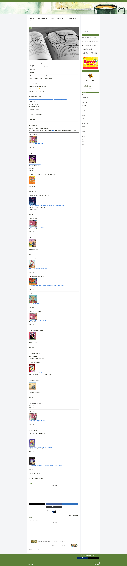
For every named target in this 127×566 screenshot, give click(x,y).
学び (90, 562)
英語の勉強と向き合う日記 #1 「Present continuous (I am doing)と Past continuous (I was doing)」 (48, 99)
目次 (38, 63)
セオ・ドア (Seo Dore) (90, 80)
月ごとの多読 (34, 68)
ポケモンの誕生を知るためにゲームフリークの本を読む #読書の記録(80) (90, 49)
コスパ (93, 562)
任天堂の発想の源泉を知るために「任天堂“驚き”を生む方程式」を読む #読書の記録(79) (90, 53)
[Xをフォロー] (55, 512)
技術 (98, 562)
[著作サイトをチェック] (53, 512)
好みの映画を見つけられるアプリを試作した (90, 37)
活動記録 (32, 65)
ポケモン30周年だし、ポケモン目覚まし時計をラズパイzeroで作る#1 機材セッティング (90, 45)
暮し (95, 562)
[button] (54, 507)
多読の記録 (33, 69)
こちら (30, 83)
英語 (30, 483)
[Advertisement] (54, 24)
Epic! (53, 130)
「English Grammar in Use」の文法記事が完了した (40, 66)
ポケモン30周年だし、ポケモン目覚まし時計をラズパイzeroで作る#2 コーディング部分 (90, 41)
